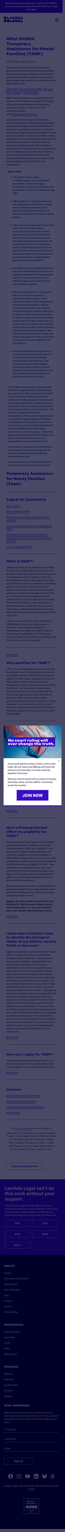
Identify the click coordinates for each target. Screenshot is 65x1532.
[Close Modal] (58, 761)
